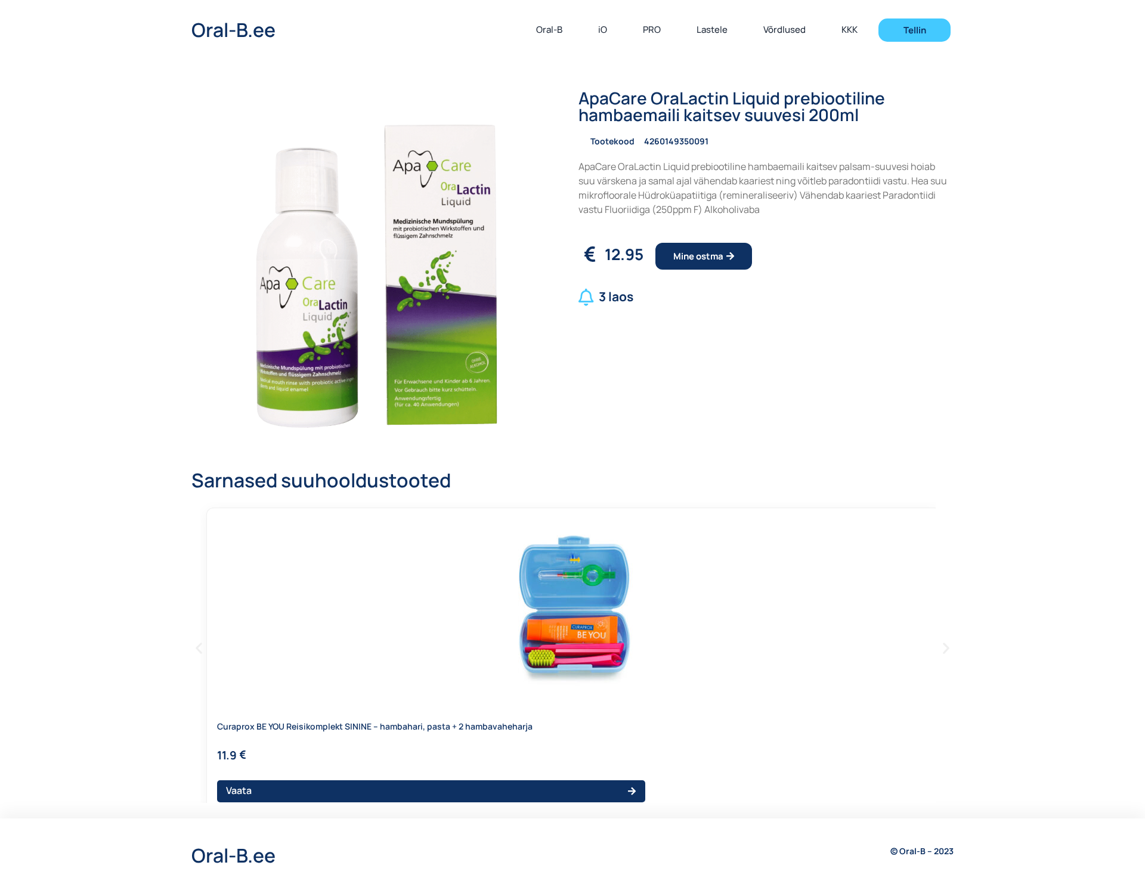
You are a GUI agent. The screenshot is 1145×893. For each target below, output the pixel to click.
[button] (198, 648)
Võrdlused (784, 29)
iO (602, 29)
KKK (849, 29)
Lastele (712, 29)
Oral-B (549, 29)
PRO (652, 29)
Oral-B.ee (233, 30)
